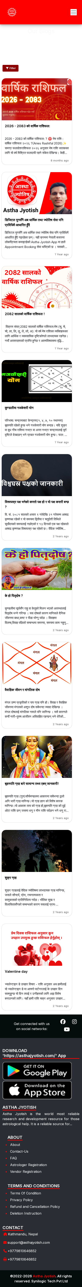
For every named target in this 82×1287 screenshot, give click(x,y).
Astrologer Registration (28, 1165)
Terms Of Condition (25, 1193)
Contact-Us (19, 1151)
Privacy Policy (21, 1200)
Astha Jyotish (44, 1276)
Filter (12, 68)
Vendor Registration (25, 1171)
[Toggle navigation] (73, 12)
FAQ (13, 1158)
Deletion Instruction (25, 1213)
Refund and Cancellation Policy (35, 1206)
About (15, 1145)
